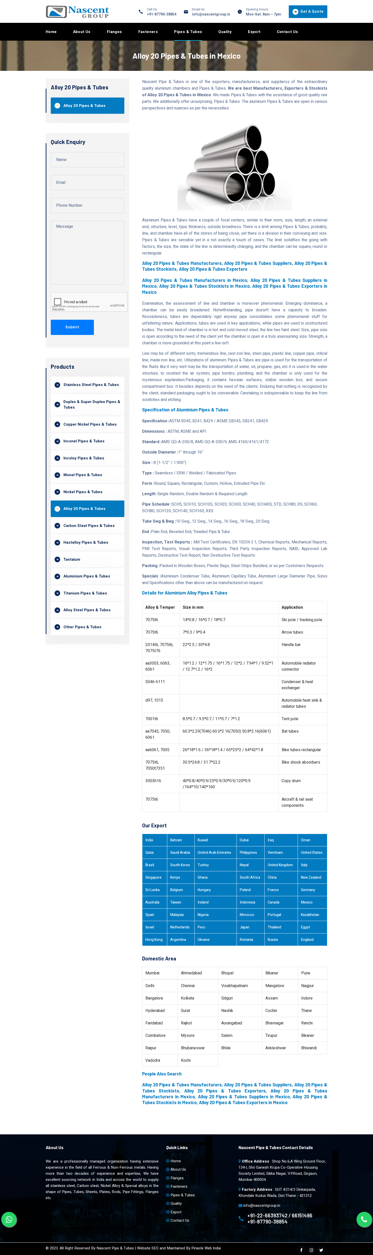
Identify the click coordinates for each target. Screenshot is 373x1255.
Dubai (244, 840)
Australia (152, 902)
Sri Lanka (152, 890)
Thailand (274, 927)
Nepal (244, 865)
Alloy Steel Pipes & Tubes (87, 610)
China (272, 877)
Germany (308, 890)
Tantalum (71, 559)
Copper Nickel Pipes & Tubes (90, 424)
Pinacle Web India (206, 1248)
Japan (244, 927)
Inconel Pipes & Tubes (84, 441)
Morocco (247, 915)
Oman (305, 840)
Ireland (203, 902)
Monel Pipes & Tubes (82, 475)
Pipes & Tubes (188, 32)
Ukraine (204, 939)
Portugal (274, 915)
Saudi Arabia (180, 852)
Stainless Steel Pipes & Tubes (91, 385)
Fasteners (148, 32)
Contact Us (287, 32)
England (307, 939)
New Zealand (311, 877)
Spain (149, 915)
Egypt (305, 927)
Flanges (114, 32)
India (149, 840)
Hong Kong (154, 939)
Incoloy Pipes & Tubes (83, 458)
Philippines (248, 852)
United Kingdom (280, 865)
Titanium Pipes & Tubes (85, 593)
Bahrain (176, 840)
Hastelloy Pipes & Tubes (85, 542)
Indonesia (247, 902)
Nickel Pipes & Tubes (83, 492)
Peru (201, 927)
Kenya (175, 877)
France (273, 890)
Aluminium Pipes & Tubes (86, 576)
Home (51, 32)
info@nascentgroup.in (211, 14)
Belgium (176, 890)
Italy (304, 865)
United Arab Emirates (214, 852)
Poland (245, 890)
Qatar (149, 852)
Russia (273, 939)
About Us (82, 32)
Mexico (307, 902)
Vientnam (275, 852)
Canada (273, 902)
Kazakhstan (310, 915)
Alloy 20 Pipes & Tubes (84, 105)
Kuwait (203, 840)
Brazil (149, 865)
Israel (149, 927)
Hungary (204, 890)
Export (254, 32)
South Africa (250, 877)
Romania (246, 939)
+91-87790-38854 (161, 14)
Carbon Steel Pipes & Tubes (89, 525)
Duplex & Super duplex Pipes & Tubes (91, 404)
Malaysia (177, 915)
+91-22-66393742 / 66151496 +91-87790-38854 (279, 1218)
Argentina (178, 939)
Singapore (153, 877)
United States (312, 852)
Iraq (271, 840)
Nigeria (203, 915)
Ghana (203, 877)
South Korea (180, 865)
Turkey (203, 865)
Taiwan (175, 902)
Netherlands (180, 927)
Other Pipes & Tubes (82, 627)
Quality (225, 32)
